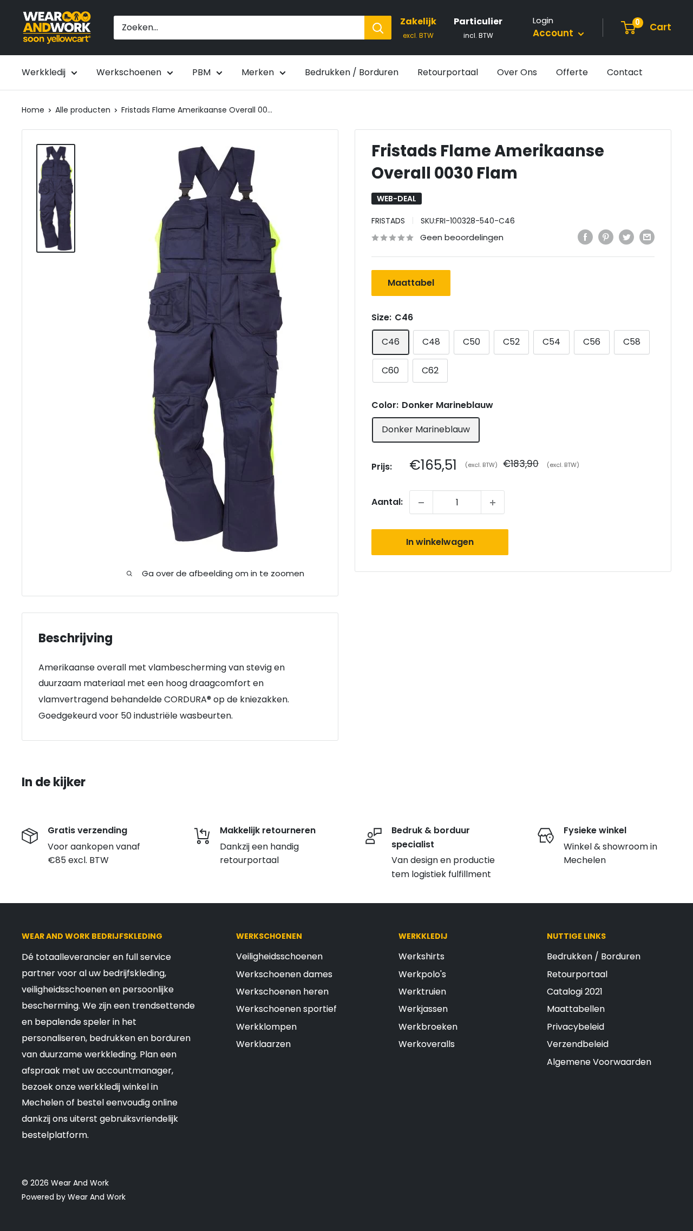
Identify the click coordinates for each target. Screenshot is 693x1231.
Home (33, 109)
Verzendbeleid (578, 1044)
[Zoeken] (377, 28)
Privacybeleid (575, 1027)
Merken (257, 72)
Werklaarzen (263, 1044)
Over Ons (517, 72)
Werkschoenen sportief (286, 1009)
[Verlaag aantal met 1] (421, 502)
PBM (201, 72)
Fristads (388, 220)
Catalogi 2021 (575, 991)
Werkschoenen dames (284, 974)
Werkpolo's (422, 974)
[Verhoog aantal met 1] (492, 502)
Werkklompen (266, 1027)
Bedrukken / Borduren (351, 72)
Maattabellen (576, 1009)
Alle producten (82, 109)
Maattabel (411, 283)
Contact (625, 72)
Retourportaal (447, 72)
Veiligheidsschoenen (279, 956)
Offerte (572, 72)
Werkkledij (44, 72)
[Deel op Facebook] (585, 237)
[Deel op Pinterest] (605, 237)
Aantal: (387, 502)
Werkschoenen (128, 72)
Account (554, 33)
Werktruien (422, 991)
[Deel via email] (647, 237)
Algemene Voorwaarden (599, 1062)
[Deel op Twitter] (626, 237)
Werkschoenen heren (282, 991)
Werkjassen (423, 1009)
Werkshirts (421, 956)
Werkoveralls (426, 1044)
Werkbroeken (427, 1027)
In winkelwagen (440, 542)
